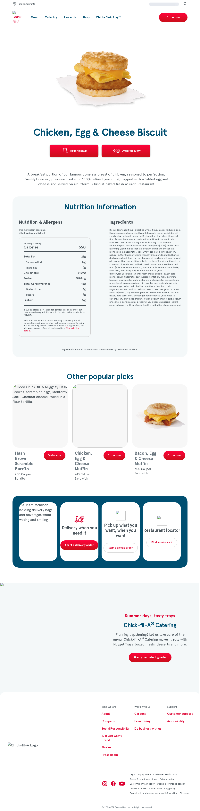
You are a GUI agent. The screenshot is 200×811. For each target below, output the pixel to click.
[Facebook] (113, 783)
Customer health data (165, 774)
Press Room (110, 754)
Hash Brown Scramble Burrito (24, 461)
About (106, 713)
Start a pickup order (120, 547)
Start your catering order (150, 657)
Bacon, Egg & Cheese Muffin (145, 458)
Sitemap (184, 793)
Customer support (180, 713)
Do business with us (147, 728)
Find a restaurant (161, 542)
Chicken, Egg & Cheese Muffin (83, 461)
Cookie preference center (171, 783)
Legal (132, 774)
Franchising (142, 721)
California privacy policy (142, 783)
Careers (140, 713)
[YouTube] (122, 783)
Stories (106, 747)
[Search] (185, 4)
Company (108, 721)
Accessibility (176, 721)
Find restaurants (26, 4)
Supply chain (144, 774)
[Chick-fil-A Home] (18, 17)
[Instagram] (105, 783)
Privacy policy (167, 778)
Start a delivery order (79, 545)
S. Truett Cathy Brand (112, 738)
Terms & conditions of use (143, 778)
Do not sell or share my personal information (154, 793)
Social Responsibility (115, 728)
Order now (173, 17)
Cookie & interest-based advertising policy (152, 788)
